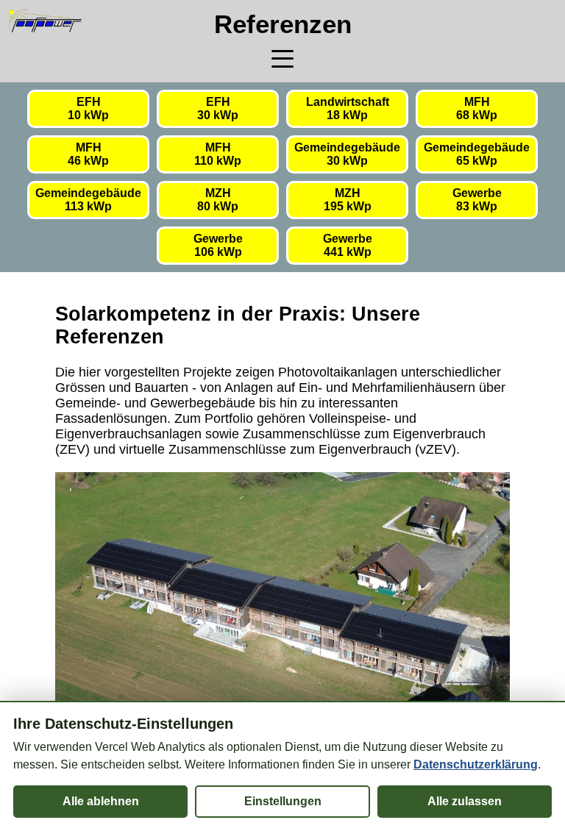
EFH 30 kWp (217, 108)
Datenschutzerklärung (475, 764)
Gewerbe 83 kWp (477, 200)
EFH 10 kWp (88, 108)
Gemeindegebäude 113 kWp (88, 200)
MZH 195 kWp (348, 200)
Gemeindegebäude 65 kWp (477, 154)
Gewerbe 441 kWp (347, 245)
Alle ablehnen (101, 801)
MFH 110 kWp (217, 154)
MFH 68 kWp (476, 108)
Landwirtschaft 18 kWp (347, 108)
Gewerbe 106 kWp (218, 245)
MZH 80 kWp (217, 200)
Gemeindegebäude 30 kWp (347, 154)
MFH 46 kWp (88, 154)
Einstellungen (282, 801)
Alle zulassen (464, 801)
